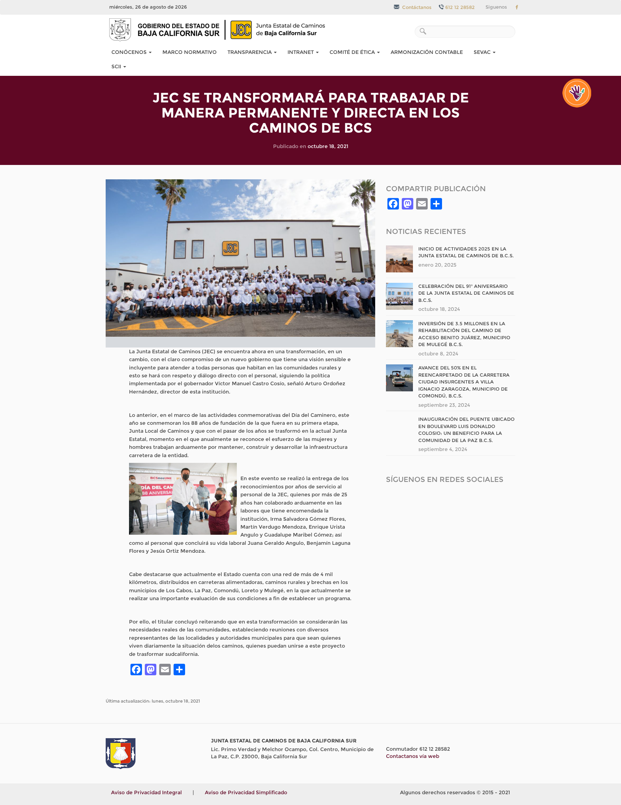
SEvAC (483, 52)
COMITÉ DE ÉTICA (353, 52)
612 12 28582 (460, 7)
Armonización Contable (427, 52)
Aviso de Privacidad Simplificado (246, 792)
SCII (117, 66)
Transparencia (250, 52)
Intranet (301, 52)
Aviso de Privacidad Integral (146, 792)
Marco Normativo (189, 52)
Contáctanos (416, 7)
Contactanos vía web (412, 756)
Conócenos (129, 52)
